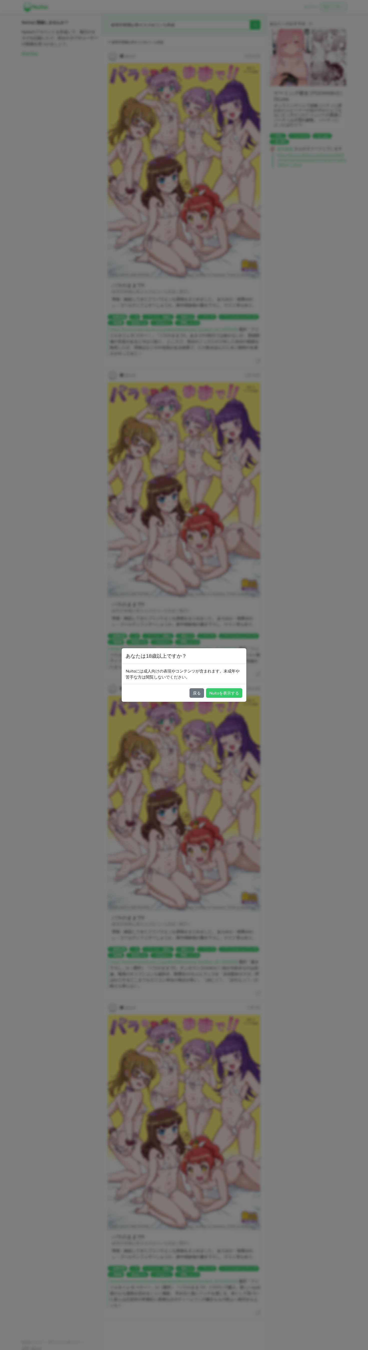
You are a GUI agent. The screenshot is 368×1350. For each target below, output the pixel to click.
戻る (197, 693)
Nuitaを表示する (224, 693)
